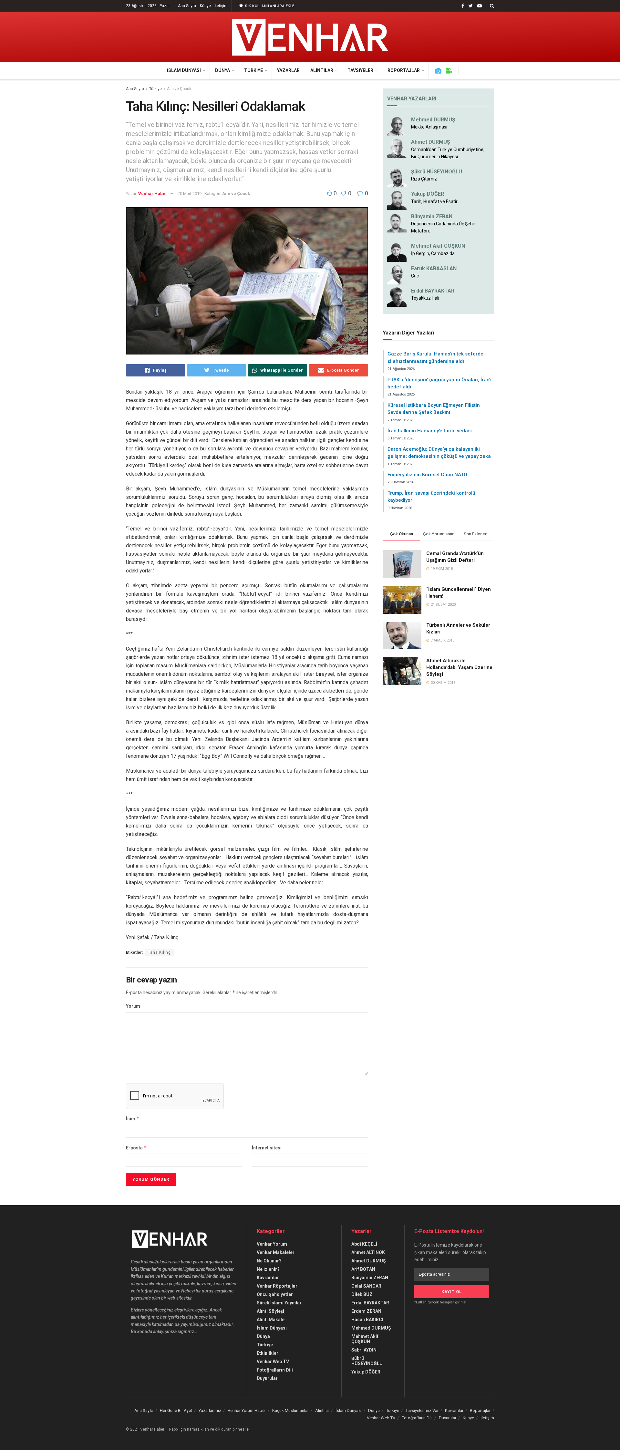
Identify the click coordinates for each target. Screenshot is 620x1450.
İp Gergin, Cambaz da (433, 253)
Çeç (415, 275)
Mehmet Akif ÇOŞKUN (364, 1339)
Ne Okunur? (269, 1260)
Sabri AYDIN (364, 1349)
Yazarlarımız (210, 1410)
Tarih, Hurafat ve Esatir (434, 201)
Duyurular (267, 1378)
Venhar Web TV (273, 1361)
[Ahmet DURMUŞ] (397, 147)
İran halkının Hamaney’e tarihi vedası (430, 431)
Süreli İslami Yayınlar (279, 1302)
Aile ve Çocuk (179, 89)
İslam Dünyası (184, 70)
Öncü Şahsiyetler (275, 1294)
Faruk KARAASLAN (434, 268)
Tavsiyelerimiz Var (422, 1410)
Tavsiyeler (360, 70)
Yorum (133, 1006)
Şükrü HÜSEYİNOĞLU (436, 172)
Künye (205, 6)
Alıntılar (321, 70)
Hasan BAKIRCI (367, 1319)
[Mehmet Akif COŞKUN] (397, 251)
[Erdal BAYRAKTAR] (397, 296)
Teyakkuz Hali (425, 298)
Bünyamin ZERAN (431, 216)
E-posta (136, 1148)
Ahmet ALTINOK (368, 1252)
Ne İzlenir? (268, 1269)
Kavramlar (268, 1277)
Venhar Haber (152, 193)
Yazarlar (288, 70)
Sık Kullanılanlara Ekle (269, 6)
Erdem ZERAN (366, 1311)
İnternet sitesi (267, 1147)
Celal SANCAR (366, 1286)
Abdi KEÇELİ (364, 1244)
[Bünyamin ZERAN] (397, 222)
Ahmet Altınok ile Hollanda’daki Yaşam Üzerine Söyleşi (459, 667)
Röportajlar (404, 70)
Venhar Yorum (272, 1244)
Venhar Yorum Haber (247, 1410)
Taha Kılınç (159, 952)
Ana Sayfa (187, 6)
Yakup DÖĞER (427, 194)
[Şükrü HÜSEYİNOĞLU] (397, 177)
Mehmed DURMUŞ (433, 120)
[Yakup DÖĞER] (397, 199)
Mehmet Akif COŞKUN (438, 246)
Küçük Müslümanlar (290, 1410)
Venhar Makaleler (275, 1252)
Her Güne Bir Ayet (176, 1410)
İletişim (221, 6)
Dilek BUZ (362, 1294)
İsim (133, 1119)
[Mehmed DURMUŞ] (397, 125)
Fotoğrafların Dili (275, 1370)
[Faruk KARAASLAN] (397, 274)
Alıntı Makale (270, 1319)
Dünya (222, 70)
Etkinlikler (267, 1353)
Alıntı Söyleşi (270, 1311)
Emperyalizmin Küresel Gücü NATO (427, 475)
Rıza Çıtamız (424, 178)
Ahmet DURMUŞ (430, 142)
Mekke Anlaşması (429, 126)
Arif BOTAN (363, 1269)
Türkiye (253, 70)
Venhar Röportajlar (277, 1286)
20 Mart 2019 (190, 193)
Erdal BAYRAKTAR (432, 291)
